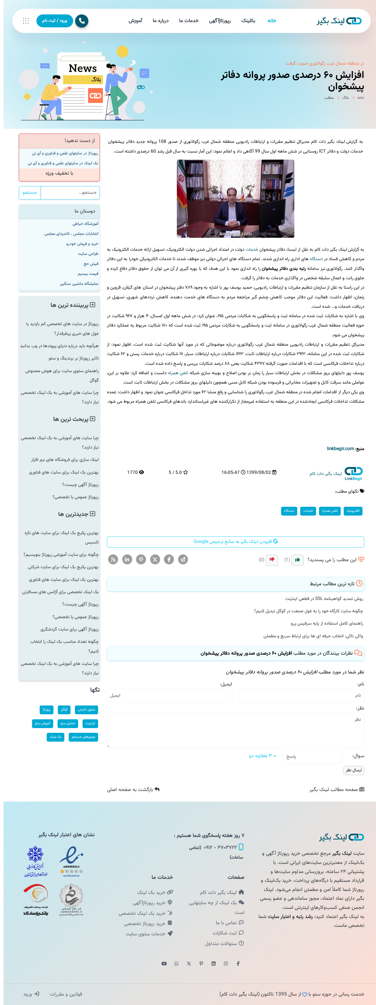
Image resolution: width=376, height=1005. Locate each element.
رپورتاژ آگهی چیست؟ (77, 484)
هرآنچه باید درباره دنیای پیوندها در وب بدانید (55, 346)
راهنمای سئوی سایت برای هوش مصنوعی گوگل (58, 375)
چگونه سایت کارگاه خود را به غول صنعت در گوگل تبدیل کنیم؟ (305, 611)
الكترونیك (349, 511)
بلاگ (342, 98)
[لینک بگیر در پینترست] (198, 964)
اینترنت (87, 723)
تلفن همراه (174, 373)
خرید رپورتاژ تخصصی (141, 924)
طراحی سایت (84, 254)
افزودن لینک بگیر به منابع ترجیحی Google (230, 542)
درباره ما (157, 21)
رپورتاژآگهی (216, 21)
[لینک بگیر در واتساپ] (173, 964)
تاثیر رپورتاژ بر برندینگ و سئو (70, 358)
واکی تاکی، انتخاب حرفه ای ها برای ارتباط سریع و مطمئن (310, 636)
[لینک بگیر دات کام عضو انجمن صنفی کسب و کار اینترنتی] (32, 861)
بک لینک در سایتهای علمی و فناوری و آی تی (59, 163)
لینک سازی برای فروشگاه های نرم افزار (61, 459)
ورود (25, 994)
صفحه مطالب (331, 790)
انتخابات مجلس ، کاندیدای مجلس (68, 234)
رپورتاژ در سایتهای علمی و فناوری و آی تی (61, 153)
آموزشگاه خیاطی (82, 224)
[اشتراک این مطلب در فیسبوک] (165, 559)
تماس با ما (223, 923)
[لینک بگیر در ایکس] (185, 964)
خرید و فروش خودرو (79, 244)
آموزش (132, 21)
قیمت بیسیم (84, 274)
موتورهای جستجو (80, 737)
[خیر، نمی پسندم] (268, 560)
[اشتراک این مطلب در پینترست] (137, 559)
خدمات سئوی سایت (142, 934)
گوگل (60, 709)
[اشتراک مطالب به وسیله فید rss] (109, 559)
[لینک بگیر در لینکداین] (210, 964)
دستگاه (312, 258)
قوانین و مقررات (62, 994)
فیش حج (87, 264)
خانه (268, 21)
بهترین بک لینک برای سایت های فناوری (60, 472)
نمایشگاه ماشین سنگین (75, 284)
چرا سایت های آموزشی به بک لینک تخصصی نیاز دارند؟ (56, 397)
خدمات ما (185, 21)
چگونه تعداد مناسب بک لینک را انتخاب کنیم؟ (61, 646)
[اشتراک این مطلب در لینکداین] (124, 559)
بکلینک (245, 21)
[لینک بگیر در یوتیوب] (161, 964)
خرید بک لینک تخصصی (139, 913)
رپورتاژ (43, 709)
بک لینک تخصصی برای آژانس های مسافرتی (57, 592)
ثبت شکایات (222, 933)
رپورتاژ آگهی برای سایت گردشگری (66, 629)
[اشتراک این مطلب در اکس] (151, 559)
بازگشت (127, 790)
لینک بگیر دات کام (216, 893)
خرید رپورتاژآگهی (146, 903)
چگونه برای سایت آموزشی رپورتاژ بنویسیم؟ (57, 554)
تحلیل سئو (64, 723)
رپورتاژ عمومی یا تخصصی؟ (72, 497)
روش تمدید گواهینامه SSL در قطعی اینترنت (321, 598)
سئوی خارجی (83, 709)
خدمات (248, 249)
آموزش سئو (39, 723)
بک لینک (52, 737)
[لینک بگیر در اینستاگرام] (222, 964)
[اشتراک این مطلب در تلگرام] (179, 559)
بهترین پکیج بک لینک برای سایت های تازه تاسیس (58, 537)
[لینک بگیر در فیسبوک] (235, 964)
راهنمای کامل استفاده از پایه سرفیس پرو (323, 623)
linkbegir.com (336, 448)
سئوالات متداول (218, 944)
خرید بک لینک (148, 893)
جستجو (26, 192)
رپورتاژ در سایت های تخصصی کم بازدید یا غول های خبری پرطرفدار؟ (59, 328)
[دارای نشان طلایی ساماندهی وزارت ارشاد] (68, 900)
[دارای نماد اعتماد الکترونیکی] (68, 861)
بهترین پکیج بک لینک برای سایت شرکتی (59, 567)
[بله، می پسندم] (294, 560)
